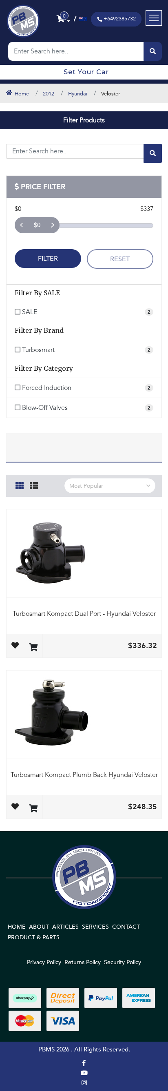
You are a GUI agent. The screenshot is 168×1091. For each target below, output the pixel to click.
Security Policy (122, 962)
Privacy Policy (44, 962)
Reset (120, 258)
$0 (37, 224)
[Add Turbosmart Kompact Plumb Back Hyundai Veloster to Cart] (33, 809)
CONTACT (126, 927)
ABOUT (39, 927)
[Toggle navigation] (154, 18)
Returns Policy (82, 962)
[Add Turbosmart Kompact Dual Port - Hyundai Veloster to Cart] (33, 648)
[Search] (153, 51)
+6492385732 (120, 18)
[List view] (34, 484)
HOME (17, 927)
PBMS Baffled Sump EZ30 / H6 (58, 1059)
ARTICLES (65, 927)
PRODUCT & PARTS (34, 937)
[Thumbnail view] (19, 484)
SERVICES (95, 927)
